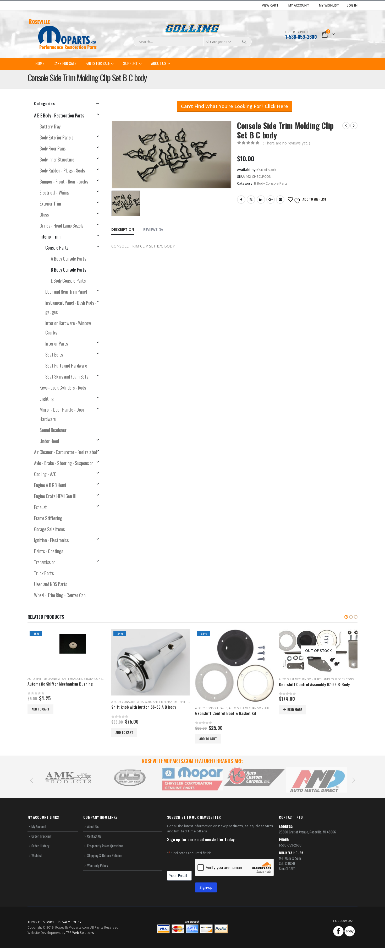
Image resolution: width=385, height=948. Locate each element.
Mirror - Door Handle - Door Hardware (62, 414)
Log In (352, 5)
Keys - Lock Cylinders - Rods (63, 387)
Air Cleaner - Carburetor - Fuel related (65, 452)
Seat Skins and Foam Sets (66, 376)
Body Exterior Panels (56, 137)
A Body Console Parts (68, 258)
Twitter (251, 199)
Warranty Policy (97, 865)
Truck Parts (43, 573)
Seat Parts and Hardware (66, 365)
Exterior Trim (50, 203)
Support (130, 63)
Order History (40, 845)
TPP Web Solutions (80, 932)
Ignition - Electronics (51, 540)
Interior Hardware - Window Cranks (68, 328)
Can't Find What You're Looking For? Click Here (234, 106)
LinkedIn (261, 199)
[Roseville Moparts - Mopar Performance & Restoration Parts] (63, 34)
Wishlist (36, 855)
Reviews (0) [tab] (153, 229)
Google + (270, 199)
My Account (298, 5)
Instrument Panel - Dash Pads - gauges (70, 307)
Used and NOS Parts (50, 584)
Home (39, 63)
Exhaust (40, 507)
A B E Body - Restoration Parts (59, 115)
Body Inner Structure (57, 159)
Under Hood (49, 441)
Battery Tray (50, 126)
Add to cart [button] (40, 732)
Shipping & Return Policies (104, 855)
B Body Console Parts (271, 183)
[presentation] (31, 780)
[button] (346, 617)
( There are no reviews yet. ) (286, 143)
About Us (158, 63)
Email (280, 199)
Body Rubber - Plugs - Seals (62, 170)
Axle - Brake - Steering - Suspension (64, 463)
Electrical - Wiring (54, 192)
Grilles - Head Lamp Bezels (61, 225)
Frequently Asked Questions (105, 845)
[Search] (244, 41)
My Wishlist (329, 5)
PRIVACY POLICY (69, 922)
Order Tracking (41, 836)
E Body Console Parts (68, 280)
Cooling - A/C (45, 474)
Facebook (241, 199)
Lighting (46, 398)
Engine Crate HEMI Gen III (55, 496)
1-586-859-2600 (301, 36)
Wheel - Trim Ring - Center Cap (60, 595)
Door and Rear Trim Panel (66, 291)
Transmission (45, 562)
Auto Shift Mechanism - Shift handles (88, 702)
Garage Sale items (49, 529)
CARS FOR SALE (64, 63)
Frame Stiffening (48, 518)
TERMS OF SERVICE (41, 922)
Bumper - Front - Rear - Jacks (64, 181)
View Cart (270, 5)
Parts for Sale (97, 63)
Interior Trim (50, 236)
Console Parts (56, 247)
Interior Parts (56, 343)
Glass (44, 214)
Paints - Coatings (48, 551)
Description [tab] (122, 229)
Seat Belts (54, 354)
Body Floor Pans (52, 148)
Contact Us (94, 836)
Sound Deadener (53, 430)
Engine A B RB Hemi (50, 485)
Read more (211, 709)
